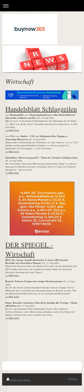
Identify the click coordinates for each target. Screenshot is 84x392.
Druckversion (16, 379)
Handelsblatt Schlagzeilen (41, 108)
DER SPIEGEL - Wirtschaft (29, 249)
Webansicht (73, 378)
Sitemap (26, 379)
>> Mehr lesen (12, 130)
